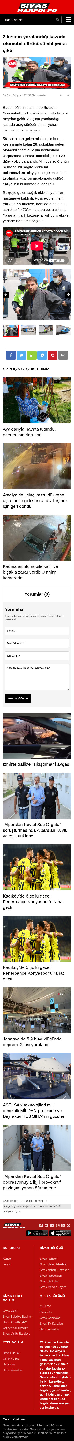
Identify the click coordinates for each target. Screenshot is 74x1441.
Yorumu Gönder (18, 698)
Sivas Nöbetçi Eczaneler (55, 1270)
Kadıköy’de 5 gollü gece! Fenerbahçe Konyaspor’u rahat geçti (33, 973)
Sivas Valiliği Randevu (16, 1333)
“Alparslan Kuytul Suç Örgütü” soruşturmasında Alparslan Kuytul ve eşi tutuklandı (35, 830)
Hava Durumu (11, 1353)
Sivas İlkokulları (49, 1281)
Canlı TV (45, 1306)
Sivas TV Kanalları (51, 1323)
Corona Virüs (11, 1359)
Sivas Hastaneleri (51, 1276)
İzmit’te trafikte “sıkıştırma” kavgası (36, 764)
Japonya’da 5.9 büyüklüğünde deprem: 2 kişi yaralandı (32, 1041)
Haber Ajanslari (49, 1329)
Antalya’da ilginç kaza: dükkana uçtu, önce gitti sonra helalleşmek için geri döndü (35, 500)
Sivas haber (48, 1377)
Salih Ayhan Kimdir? (15, 1328)
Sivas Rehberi (48, 1259)
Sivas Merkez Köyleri (53, 1287)
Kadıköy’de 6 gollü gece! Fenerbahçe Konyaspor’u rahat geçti (33, 901)
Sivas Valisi (10, 1311)
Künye (7, 1259)
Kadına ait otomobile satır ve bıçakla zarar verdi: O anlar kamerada (30, 572)
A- (68, 95)
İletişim (7, 1264)
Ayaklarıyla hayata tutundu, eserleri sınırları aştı (29, 432)
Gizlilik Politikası (14, 1419)
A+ (62, 95)
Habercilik (9, 1364)
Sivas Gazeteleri (50, 1318)
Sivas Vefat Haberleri (53, 1264)
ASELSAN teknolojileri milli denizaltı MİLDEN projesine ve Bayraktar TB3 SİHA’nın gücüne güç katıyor (34, 1113)
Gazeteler (46, 1312)
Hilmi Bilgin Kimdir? (15, 1322)
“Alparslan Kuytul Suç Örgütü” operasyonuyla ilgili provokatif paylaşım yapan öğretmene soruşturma (32, 1185)
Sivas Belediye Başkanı (17, 1316)
